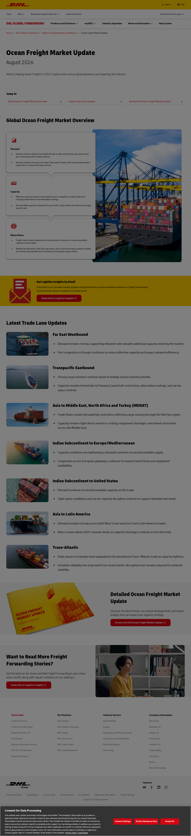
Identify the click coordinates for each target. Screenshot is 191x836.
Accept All (169, 821)
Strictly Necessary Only (146, 821)
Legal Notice (83, 833)
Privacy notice (71, 833)
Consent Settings (123, 821)
